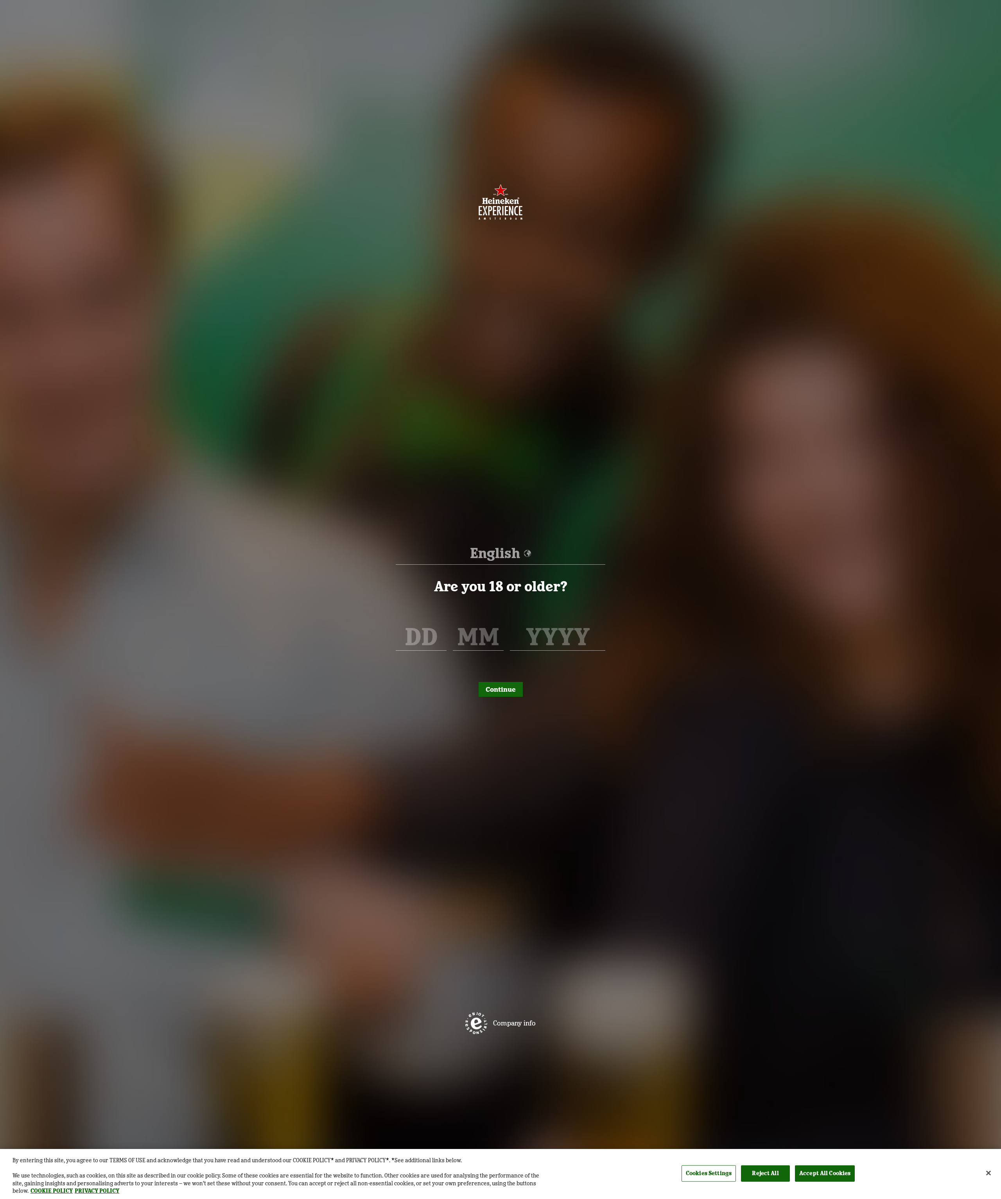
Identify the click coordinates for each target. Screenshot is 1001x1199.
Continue (501, 689)
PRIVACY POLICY (97, 1190)
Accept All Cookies (824, 1173)
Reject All (765, 1173)
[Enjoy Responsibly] (476, 1023)
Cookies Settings (709, 1173)
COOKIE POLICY (51, 1190)
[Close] (988, 1173)
